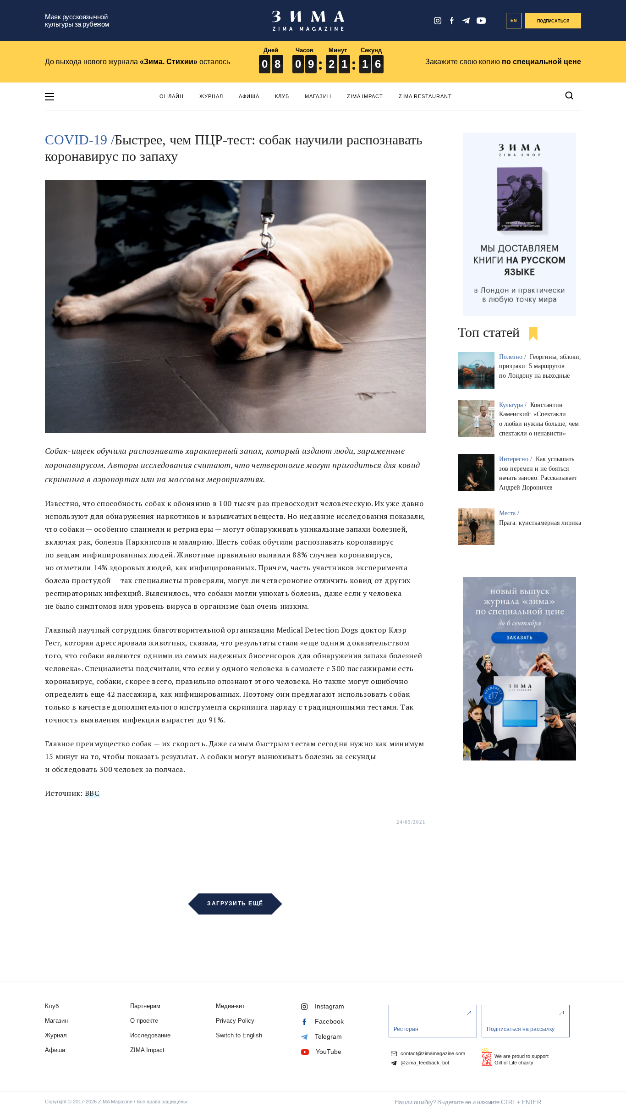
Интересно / (516, 459)
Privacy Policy (235, 1020)
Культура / (513, 405)
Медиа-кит (230, 1006)
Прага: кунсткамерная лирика (540, 522)
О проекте (144, 1020)
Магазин (318, 96)
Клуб (282, 96)
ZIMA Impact (365, 96)
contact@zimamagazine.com (432, 1053)
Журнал (211, 96)
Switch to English (239, 1035)
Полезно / (513, 356)
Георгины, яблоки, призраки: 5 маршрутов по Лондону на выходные (540, 366)
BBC (92, 793)
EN (514, 20)
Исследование (150, 1035)
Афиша (249, 96)
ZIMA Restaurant (425, 96)
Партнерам (145, 1006)
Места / (510, 513)
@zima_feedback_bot (424, 1062)
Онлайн (171, 96)
